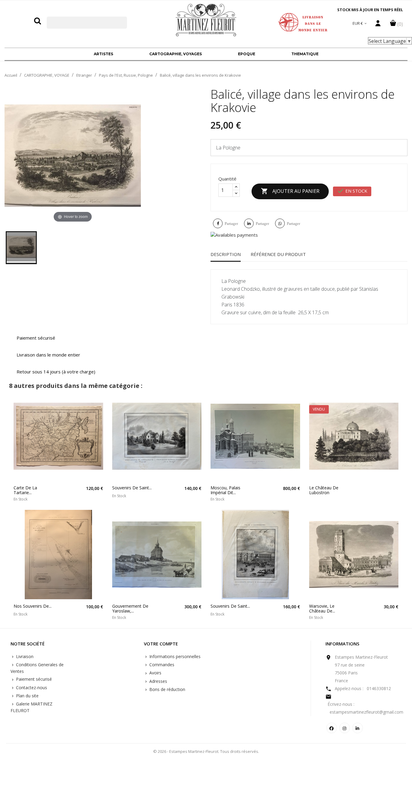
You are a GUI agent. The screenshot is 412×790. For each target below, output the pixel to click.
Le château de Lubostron (323, 490)
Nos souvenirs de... (33, 606)
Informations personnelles (174, 656)
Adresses (157, 681)
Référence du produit (278, 254)
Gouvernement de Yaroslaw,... (130, 608)
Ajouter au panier (290, 191)
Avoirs (154, 673)
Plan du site (27, 696)
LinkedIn (358, 728)
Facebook (332, 728)
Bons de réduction (166, 689)
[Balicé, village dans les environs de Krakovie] (21, 247)
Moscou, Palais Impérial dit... (225, 490)
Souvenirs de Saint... (132, 487)
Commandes (161, 664)
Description (226, 254)
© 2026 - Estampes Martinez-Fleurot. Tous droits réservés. (206, 751)
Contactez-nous (31, 687)
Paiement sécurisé (33, 679)
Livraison (24, 656)
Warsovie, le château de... (322, 608)
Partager (231, 223)
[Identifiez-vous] (378, 24)
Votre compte (161, 644)
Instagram (345, 728)
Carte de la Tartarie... (25, 490)
